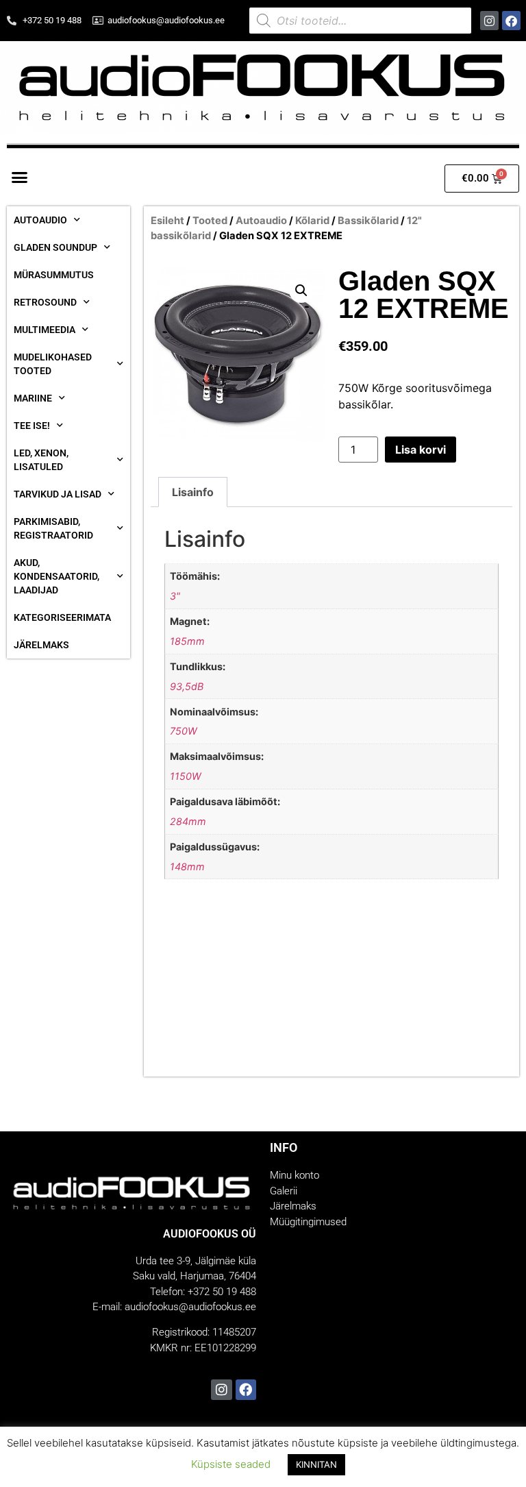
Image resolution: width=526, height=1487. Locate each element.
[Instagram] (489, 20)
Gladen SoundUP (55, 247)
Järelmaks (41, 644)
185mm (187, 641)
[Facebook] (511, 20)
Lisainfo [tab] (193, 492)
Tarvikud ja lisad (57, 494)
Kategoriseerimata (62, 617)
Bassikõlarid (368, 220)
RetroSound (45, 302)
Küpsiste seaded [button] (231, 1464)
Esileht (167, 220)
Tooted (209, 220)
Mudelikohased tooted (53, 364)
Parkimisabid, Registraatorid (53, 528)
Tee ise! (32, 425)
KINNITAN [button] (316, 1464)
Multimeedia (44, 329)
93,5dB (186, 686)
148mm (187, 866)
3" (175, 596)
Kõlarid (312, 220)
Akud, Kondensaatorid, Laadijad (56, 576)
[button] (20, 177)
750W (183, 731)
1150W (185, 776)
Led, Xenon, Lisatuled (41, 459)
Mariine (33, 398)
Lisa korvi (420, 449)
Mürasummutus (54, 274)
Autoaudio (40, 219)
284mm (188, 821)
